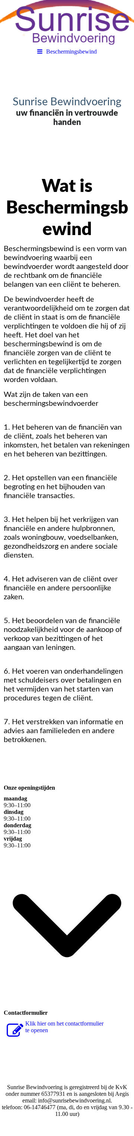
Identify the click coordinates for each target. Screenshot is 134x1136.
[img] (67, 22)
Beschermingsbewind (71, 51)
